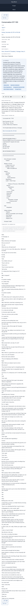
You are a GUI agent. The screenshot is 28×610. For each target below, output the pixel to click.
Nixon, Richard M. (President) (8, 51)
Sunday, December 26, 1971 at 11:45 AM (11, 32)
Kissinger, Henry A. (20, 51)
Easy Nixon (14, 1)
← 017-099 (5, 15)
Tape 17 (3, 27)
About (14, 9)
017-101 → (5, 18)
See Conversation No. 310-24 (9, 130)
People (14, 5)
